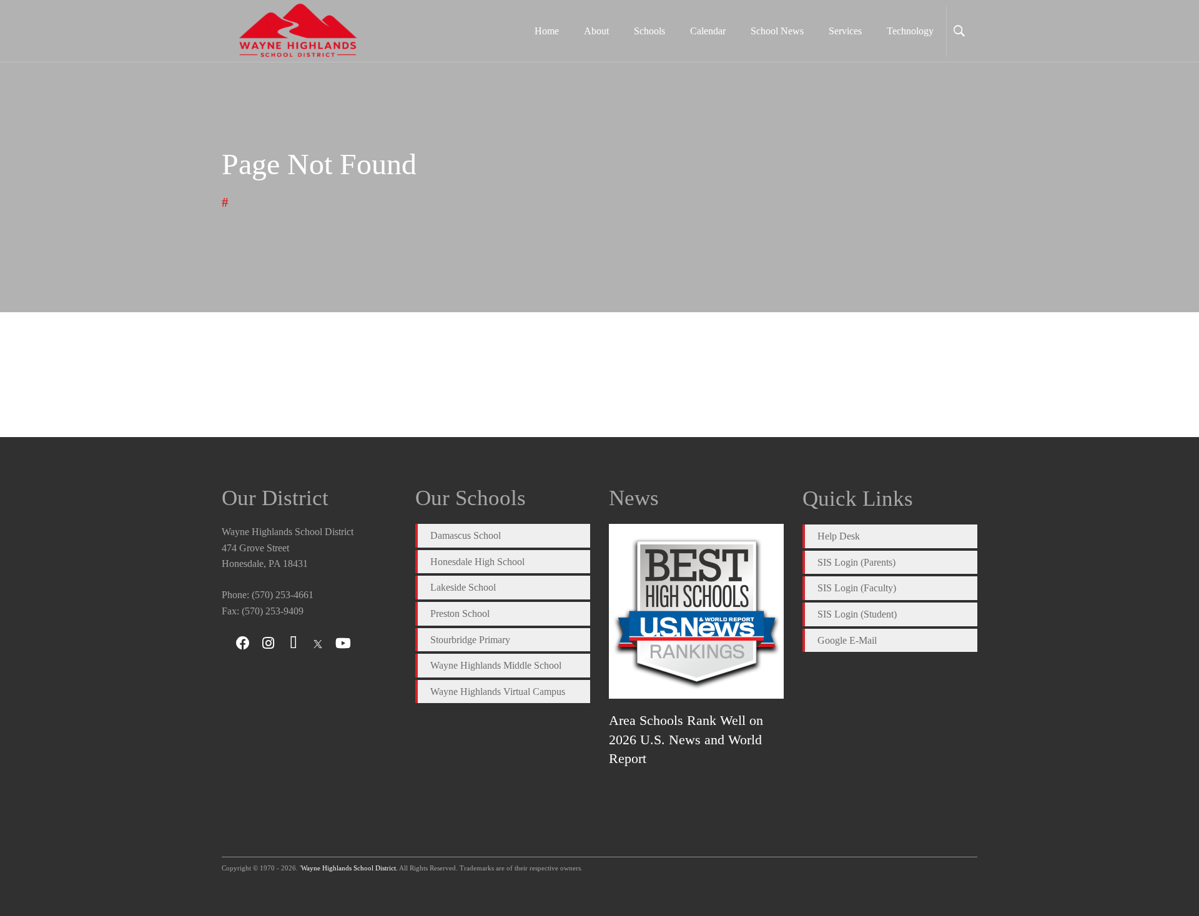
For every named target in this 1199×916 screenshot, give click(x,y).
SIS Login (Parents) (856, 562)
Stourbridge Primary (470, 639)
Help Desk (838, 536)
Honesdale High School (477, 561)
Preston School (460, 613)
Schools (649, 31)
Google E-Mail (847, 640)
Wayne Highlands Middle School (495, 665)
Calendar (708, 31)
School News (777, 31)
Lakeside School (463, 587)
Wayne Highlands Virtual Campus (497, 691)
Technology (910, 31)
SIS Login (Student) (857, 614)
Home (547, 31)
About (596, 31)
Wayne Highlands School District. (349, 868)
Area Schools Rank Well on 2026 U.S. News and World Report (686, 739)
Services (845, 31)
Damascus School (465, 535)
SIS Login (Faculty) (856, 588)
